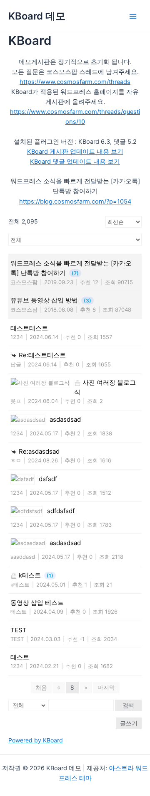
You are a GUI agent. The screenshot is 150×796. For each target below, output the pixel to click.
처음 (41, 687)
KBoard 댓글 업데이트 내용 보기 (75, 161)
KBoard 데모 (36, 16)
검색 (128, 705)
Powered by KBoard (35, 740)
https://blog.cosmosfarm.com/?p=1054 (75, 201)
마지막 (106, 687)
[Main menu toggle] (133, 16)
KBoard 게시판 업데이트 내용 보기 (75, 151)
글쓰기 (129, 723)
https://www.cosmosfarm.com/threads (75, 82)
